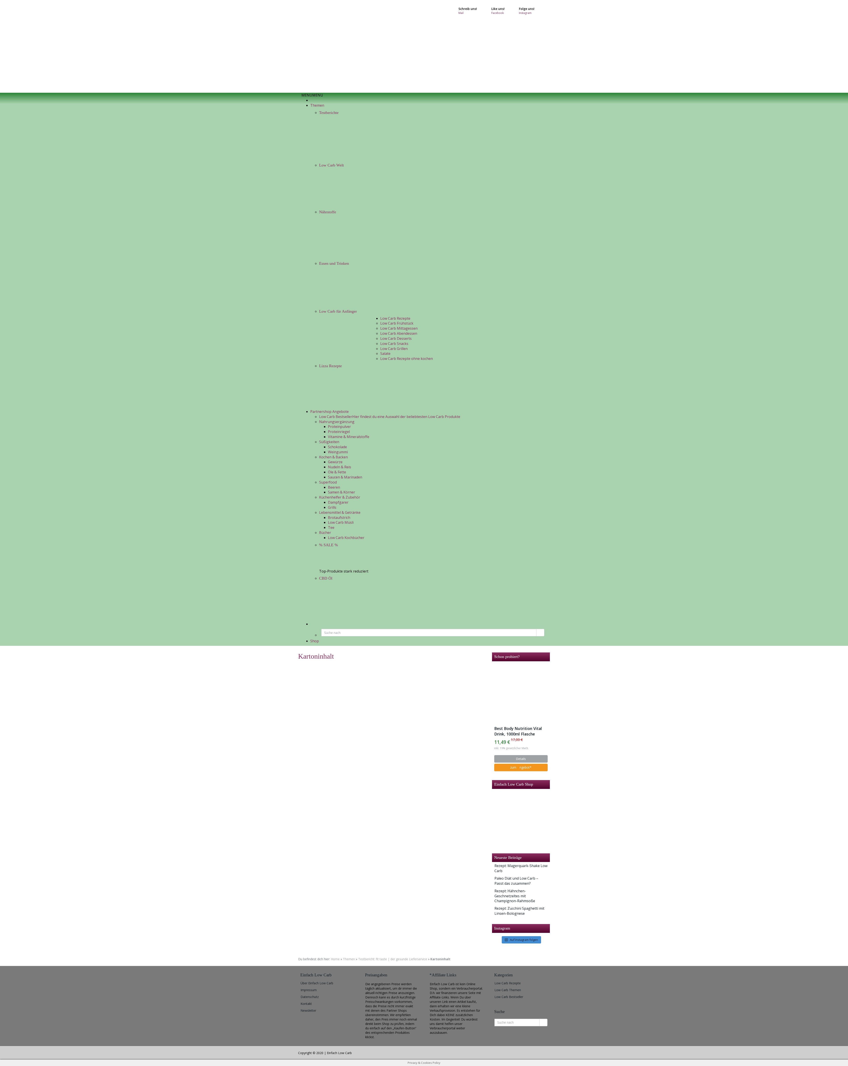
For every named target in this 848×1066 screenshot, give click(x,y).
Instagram (525, 13)
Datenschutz (310, 997)
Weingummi (338, 452)
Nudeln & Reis (339, 467)
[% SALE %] (348, 558)
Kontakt (306, 1004)
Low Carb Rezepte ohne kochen (406, 358)
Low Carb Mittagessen (399, 328)
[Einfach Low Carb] (338, 46)
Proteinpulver (339, 426)
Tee (331, 527)
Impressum (309, 990)
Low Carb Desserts (396, 338)
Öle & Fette (337, 472)
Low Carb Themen (507, 990)
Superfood (328, 482)
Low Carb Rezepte (395, 318)
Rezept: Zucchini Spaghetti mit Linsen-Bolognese (519, 911)
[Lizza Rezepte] (348, 389)
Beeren (334, 487)
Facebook (497, 13)
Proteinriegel (339, 431)
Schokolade (337, 446)
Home (335, 959)
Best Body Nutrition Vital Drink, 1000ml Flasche (518, 731)
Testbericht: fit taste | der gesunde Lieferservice (392, 959)
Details (521, 759)
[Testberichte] (348, 138)
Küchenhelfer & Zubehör (339, 497)
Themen (317, 105)
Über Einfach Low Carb (317, 983)
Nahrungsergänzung (336, 421)
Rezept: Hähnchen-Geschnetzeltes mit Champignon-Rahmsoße (514, 895)
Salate (385, 353)
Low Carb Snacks (394, 343)
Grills (332, 507)
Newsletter (308, 1010)
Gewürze (335, 461)
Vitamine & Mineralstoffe (348, 436)
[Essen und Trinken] (348, 287)
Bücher (325, 532)
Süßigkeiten (329, 441)
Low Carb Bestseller (508, 997)
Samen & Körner (341, 492)
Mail (461, 13)
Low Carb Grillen (394, 348)
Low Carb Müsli (341, 522)
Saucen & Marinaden (345, 477)
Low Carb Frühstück (396, 323)
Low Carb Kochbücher (346, 537)
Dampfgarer (338, 502)
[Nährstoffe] (348, 237)
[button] (312, 95)
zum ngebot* (521, 767)
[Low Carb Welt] (348, 188)
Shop (314, 641)
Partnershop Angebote (329, 411)
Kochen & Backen (333, 457)
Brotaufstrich (339, 517)
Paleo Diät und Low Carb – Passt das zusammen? (516, 881)
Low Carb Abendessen (398, 333)
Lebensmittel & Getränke (339, 512)
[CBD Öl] (348, 601)
